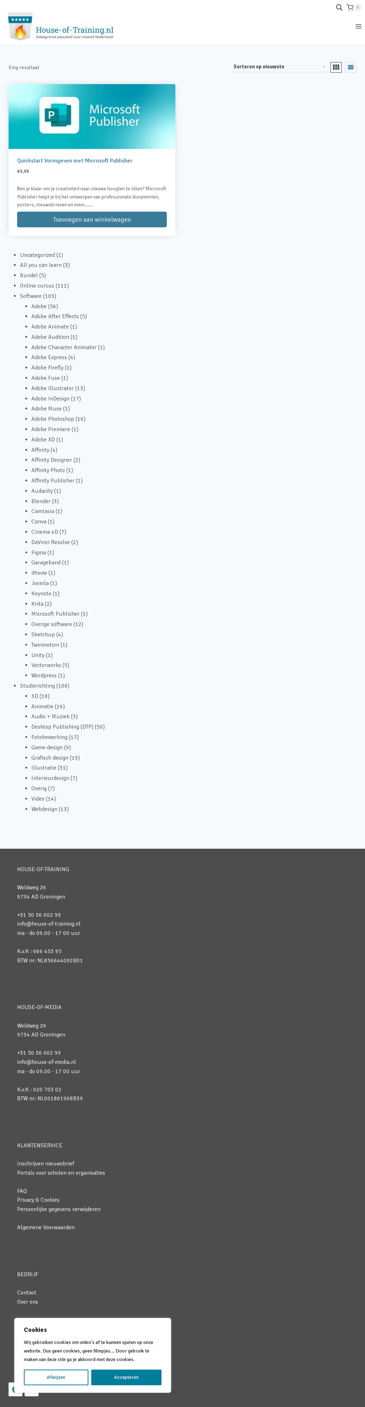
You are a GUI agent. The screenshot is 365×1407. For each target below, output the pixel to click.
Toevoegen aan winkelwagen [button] (92, 219)
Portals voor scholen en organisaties (61, 1172)
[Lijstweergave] (350, 67)
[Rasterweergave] (336, 67)
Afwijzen (56, 1377)
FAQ (22, 1191)
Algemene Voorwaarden (45, 1227)
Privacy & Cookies (38, 1200)
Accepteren (126, 1377)
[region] (92, 1355)
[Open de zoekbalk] (339, 7)
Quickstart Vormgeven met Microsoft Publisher (75, 160)
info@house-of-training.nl (49, 923)
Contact (26, 1292)
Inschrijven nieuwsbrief (45, 1163)
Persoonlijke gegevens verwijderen (59, 1209)
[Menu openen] (358, 26)
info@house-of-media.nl (46, 1062)
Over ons (27, 1301)
